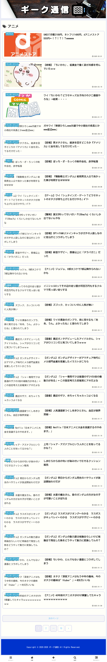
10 (61, 628)
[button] (98, 458)
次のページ (53, 618)
